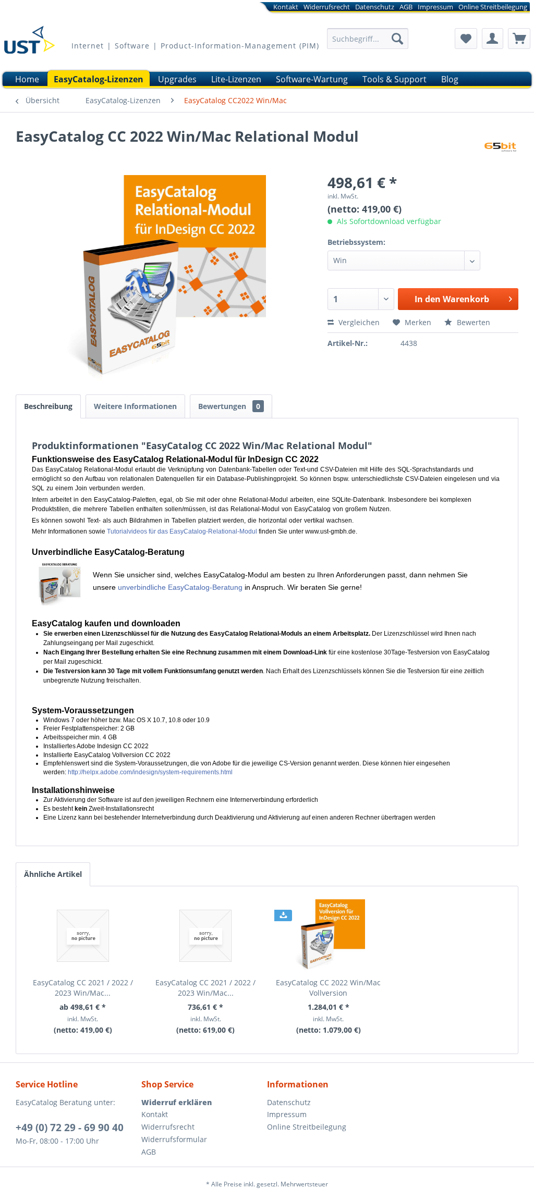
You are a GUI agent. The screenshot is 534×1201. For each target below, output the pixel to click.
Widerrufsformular (174, 1139)
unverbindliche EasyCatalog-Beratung (180, 587)
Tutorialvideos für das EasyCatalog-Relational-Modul (182, 531)
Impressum (435, 6)
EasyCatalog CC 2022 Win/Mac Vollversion (328, 987)
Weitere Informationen (135, 406)
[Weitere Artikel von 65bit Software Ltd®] (500, 146)
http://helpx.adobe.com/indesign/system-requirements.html (150, 772)
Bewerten (472, 322)
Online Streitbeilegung (492, 6)
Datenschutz (374, 6)
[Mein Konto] (492, 38)
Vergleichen (358, 322)
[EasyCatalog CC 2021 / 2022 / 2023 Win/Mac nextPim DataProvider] (206, 935)
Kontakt (285, 6)
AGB (405, 6)
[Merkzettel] (466, 38)
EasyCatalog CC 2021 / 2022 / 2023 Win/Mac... (83, 987)
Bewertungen (229, 406)
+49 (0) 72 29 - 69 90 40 (70, 1127)
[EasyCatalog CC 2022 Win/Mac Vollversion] (328, 935)
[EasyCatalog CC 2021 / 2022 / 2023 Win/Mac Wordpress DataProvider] (83, 935)
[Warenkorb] (519, 38)
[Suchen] (397, 38)
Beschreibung (48, 406)
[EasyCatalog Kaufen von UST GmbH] (29, 43)
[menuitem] (351, 8)
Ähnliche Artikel (53, 874)
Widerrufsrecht (327, 6)
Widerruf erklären (176, 1102)
